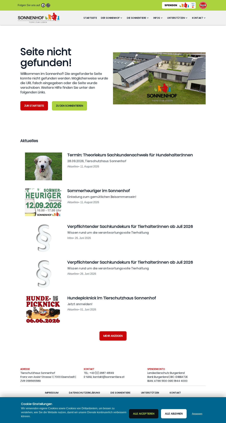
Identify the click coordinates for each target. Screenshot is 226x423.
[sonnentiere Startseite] (39, 18)
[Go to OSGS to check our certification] (203, 5)
